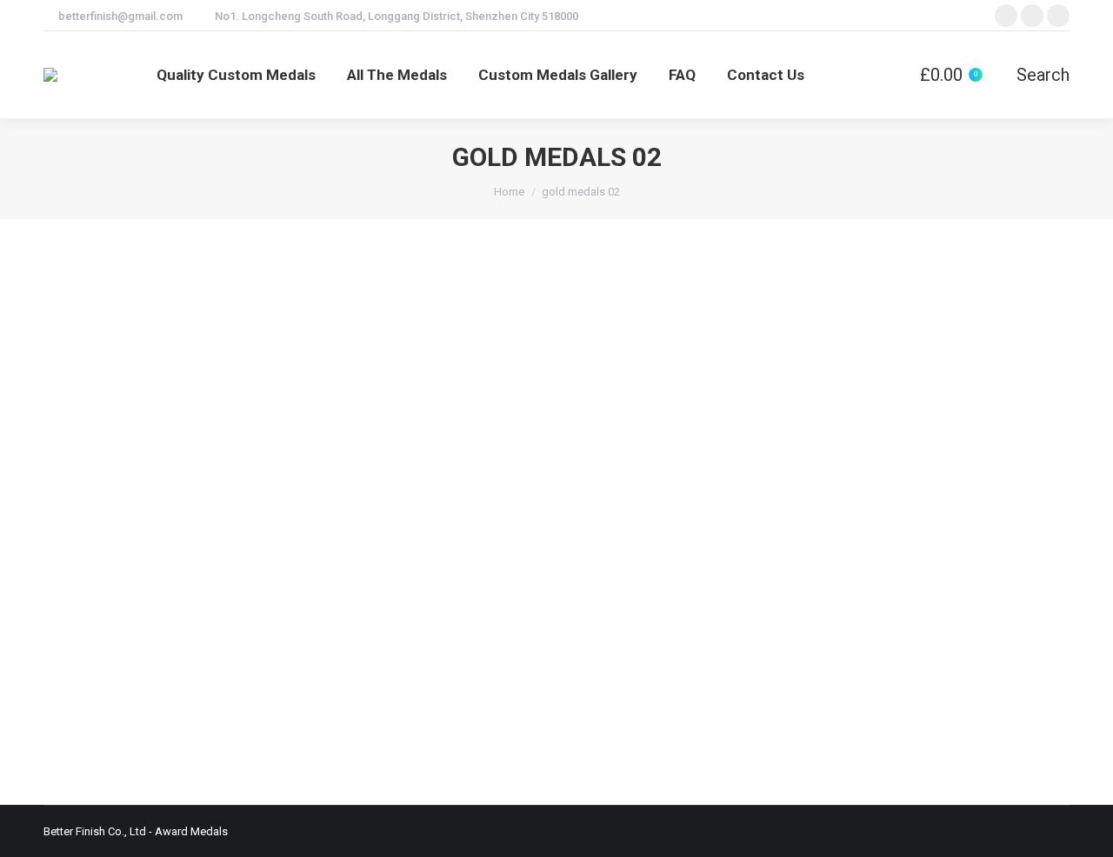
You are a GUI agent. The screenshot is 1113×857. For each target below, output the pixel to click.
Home (509, 191)
